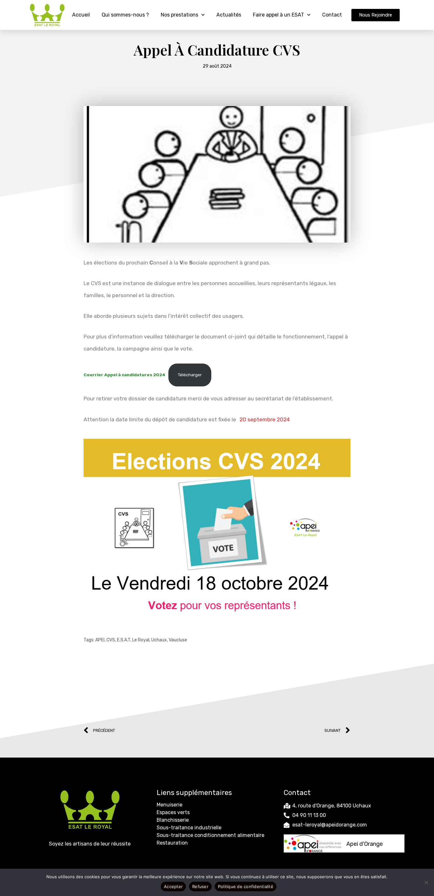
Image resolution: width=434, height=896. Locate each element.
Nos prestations (179, 15)
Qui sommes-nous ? (125, 15)
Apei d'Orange (364, 843)
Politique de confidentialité (245, 886)
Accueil (81, 15)
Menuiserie (169, 805)
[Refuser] (426, 882)
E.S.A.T (123, 640)
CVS (110, 640)
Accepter (173, 886)
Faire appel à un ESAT (278, 15)
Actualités (228, 15)
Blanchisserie (173, 820)
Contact (332, 15)
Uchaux (159, 640)
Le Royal (140, 640)
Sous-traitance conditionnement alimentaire (210, 835)
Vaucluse (178, 640)
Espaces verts (173, 812)
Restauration (172, 843)
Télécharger (190, 374)
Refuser (200, 886)
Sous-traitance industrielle (189, 828)
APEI (100, 640)
